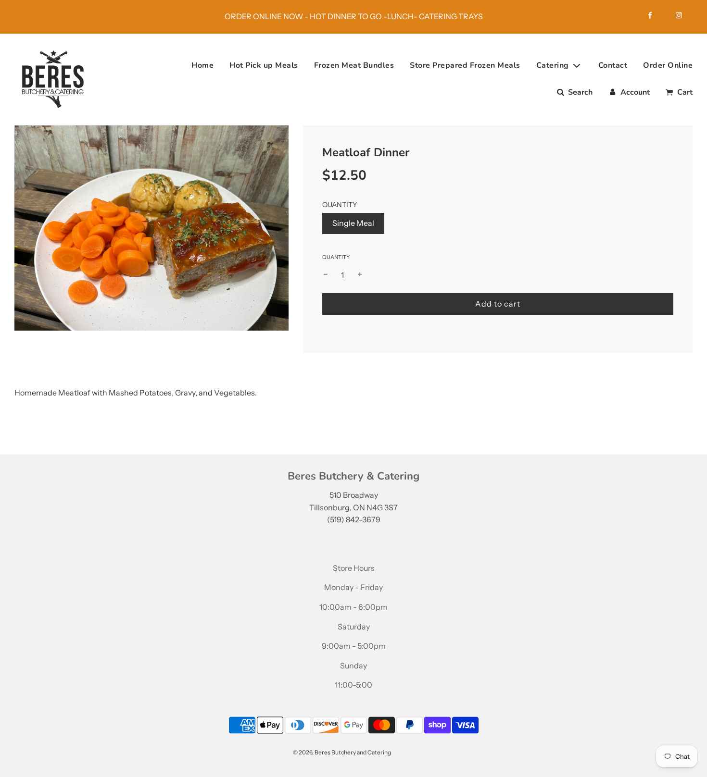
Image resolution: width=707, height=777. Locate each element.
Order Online (668, 65)
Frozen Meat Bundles (354, 65)
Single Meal (353, 223)
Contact (613, 65)
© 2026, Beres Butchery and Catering (342, 752)
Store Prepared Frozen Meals (465, 65)
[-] (325, 275)
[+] (359, 275)
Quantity (336, 257)
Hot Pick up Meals (263, 65)
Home (202, 65)
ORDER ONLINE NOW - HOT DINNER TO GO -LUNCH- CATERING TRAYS (354, 16)
